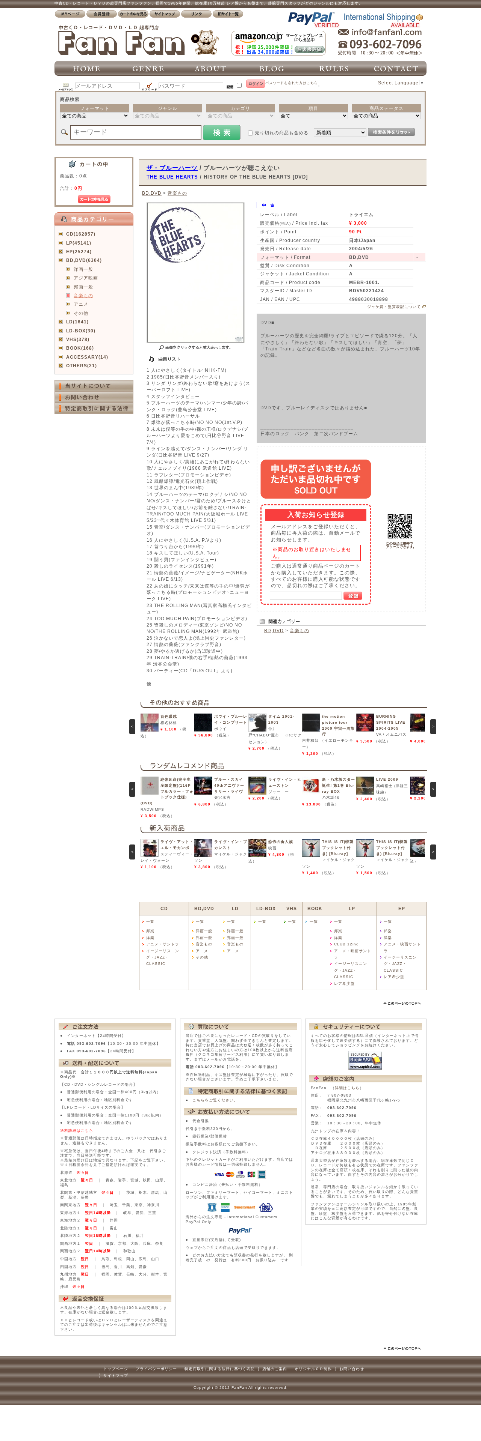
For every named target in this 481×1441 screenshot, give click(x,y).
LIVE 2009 (387, 779)
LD (235, 908)
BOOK (314, 908)
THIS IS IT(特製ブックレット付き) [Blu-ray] (338, 847)
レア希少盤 (344, 983)
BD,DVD (152, 193)
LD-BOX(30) (80, 330)
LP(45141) (78, 242)
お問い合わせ (351, 1369)
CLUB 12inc (346, 944)
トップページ (115, 1369)
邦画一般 (83, 286)
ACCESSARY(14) (87, 357)
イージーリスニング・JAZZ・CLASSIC (162, 957)
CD (164, 908)
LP (352, 908)
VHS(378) (77, 339)
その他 (81, 313)
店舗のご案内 (274, 1369)
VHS (291, 908)
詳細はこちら (347, 1088)
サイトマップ (115, 1375)
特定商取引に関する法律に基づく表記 (220, 1369)
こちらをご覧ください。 (215, 1100)
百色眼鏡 (168, 716)
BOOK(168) (80, 348)
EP (401, 908)
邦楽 (150, 931)
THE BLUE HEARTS (172, 177)
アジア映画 (86, 277)
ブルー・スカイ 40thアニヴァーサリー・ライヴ (230, 785)
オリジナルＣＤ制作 (313, 1369)
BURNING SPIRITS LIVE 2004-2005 (390, 722)
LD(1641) (77, 321)
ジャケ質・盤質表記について (394, 307)
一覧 (150, 922)
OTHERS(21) (81, 365)
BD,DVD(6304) (84, 260)
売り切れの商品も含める (282, 132)
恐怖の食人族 (280, 842)
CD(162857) (80, 233)
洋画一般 (83, 269)
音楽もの (83, 295)
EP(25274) (79, 251)
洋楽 (150, 938)
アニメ (81, 304)
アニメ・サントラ (162, 944)
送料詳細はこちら (76, 1130)
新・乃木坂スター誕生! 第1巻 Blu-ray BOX (338, 785)
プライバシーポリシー (156, 1369)
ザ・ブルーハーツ (172, 167)
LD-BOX (266, 908)
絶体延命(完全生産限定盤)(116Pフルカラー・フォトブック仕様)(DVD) (167, 791)
